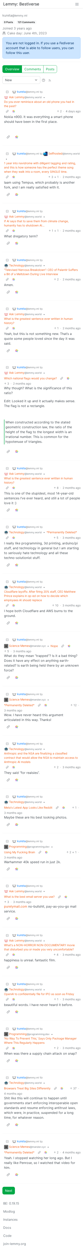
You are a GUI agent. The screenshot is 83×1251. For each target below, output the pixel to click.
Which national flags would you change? (30, 378)
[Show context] (7, 111)
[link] (13, 111)
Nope (54, 646)
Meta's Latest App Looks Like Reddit (28, 807)
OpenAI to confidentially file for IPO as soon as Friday (39, 994)
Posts (50, 69)
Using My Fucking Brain (19, 852)
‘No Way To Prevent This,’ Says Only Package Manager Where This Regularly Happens (40, 1040)
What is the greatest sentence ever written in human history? (38, 321)
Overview (12, 69)
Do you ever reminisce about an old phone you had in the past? (39, 104)
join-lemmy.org (14, 1244)
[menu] (77, 4)
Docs (7, 1228)
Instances (10, 1219)
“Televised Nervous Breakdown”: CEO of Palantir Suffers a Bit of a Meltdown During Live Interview (41, 272)
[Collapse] (7, 92)
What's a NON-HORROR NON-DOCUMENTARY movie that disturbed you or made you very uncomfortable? (39, 947)
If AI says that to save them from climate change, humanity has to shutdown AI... (36, 223)
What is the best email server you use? (29, 896)
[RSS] (49, 80)
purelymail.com (15, 906)
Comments (32, 69)
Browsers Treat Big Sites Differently (27, 1088)
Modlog (9, 1211)
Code (7, 1236)
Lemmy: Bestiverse (21, 4)
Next (8, 1191)
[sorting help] (43, 80)
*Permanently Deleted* (62, 532)
